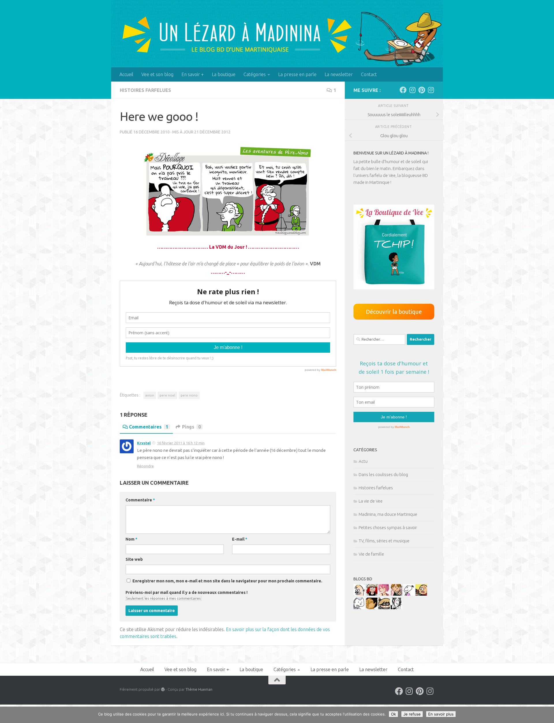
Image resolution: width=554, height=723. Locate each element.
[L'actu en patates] (421, 594)
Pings (191, 426)
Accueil (126, 74)
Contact (369, 74)
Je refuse (412, 714)
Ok (393, 714)
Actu (363, 461)
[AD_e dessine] (371, 607)
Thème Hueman (199, 689)
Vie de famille (371, 554)
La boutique (223, 74)
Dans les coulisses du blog (383, 474)
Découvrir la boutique (394, 311)
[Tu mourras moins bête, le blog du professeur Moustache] (359, 594)
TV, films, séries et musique (384, 540)
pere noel (167, 395)
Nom (131, 539)
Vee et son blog (157, 74)
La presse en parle (297, 74)
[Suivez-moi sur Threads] (430, 89)
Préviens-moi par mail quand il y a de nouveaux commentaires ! (187, 592)
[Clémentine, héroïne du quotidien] (384, 607)
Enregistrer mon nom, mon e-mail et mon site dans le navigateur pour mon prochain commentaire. (227, 581)
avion (149, 395)
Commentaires (148, 426)
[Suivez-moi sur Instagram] (412, 89)
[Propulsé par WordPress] (163, 689)
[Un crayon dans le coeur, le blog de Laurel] (371, 594)
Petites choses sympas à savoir (388, 527)
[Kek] (359, 607)
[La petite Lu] (409, 594)
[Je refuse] (547, 715)
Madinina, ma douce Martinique (388, 514)
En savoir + (192, 74)
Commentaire (140, 500)
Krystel (144, 443)
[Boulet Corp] (396, 594)
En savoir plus (441, 714)
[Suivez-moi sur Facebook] (403, 89)
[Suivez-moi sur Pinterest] (421, 89)
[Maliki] (384, 594)
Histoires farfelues (145, 90)
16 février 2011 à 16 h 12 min (181, 443)
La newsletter (339, 74)
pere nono (189, 395)
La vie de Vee (371, 501)
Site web (134, 559)
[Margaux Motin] (396, 607)
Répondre (145, 466)
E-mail (239, 539)
